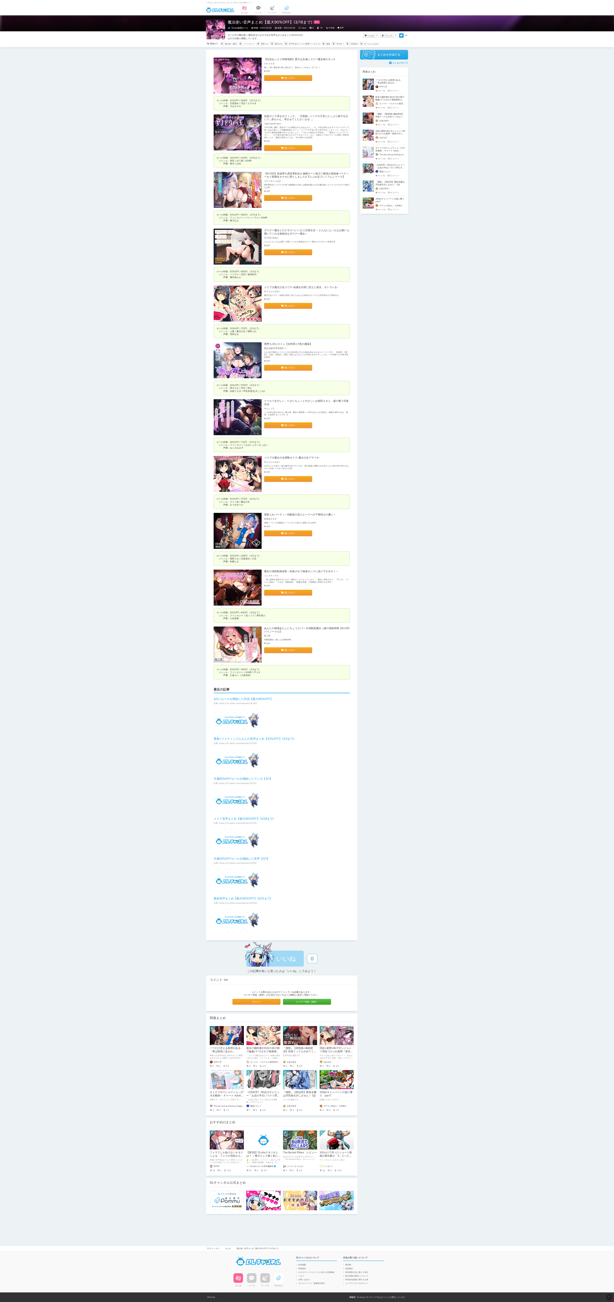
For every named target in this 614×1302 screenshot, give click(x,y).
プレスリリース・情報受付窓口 (311, 1283)
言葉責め (354, 44)
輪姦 (328, 44)
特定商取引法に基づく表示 (356, 1272)
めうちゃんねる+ (371, 44)
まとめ (228, 1248)
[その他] (406, 35)
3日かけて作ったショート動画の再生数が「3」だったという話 (336, 1156)
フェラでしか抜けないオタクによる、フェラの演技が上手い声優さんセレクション (226, 1156)
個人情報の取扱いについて (356, 1276)
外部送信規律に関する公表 (356, 1279)
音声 (342, 28)
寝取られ (265, 44)
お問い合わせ (304, 1279)
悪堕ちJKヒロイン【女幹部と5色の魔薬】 (288, 343)
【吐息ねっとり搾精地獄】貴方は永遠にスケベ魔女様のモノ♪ (299, 59)
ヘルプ (301, 1276)
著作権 (348, 1264)
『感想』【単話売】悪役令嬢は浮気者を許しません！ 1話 (299, 1093)
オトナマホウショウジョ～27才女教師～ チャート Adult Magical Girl (227, 1095)
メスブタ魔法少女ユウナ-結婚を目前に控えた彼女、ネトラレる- (301, 287)
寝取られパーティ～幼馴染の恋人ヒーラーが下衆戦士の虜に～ (300, 514)
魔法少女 (279, 44)
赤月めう (340, 44)
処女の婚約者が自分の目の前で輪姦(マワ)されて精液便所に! (263, 1051)
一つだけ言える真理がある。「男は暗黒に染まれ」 (226, 1049)
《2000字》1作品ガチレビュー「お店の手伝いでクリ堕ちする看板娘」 (263, 1095)
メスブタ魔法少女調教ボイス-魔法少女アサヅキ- (292, 457)
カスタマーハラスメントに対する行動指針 (316, 1272)
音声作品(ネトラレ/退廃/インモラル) (304, 44)
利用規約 (302, 1268)
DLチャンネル (220, 9)
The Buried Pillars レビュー (300, 1152)
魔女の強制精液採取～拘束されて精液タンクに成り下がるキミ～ (301, 571)
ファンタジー (249, 44)
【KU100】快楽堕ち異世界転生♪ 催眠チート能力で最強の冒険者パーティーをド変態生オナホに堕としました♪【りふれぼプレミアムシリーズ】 (306, 175)
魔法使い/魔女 (231, 44)
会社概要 (302, 1264)
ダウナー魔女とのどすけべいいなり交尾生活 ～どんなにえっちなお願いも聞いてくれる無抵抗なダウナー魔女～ (306, 232)
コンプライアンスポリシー (356, 1283)
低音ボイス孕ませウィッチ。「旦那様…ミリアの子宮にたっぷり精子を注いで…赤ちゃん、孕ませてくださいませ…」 (306, 117)
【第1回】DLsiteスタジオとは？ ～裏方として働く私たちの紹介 (263, 1156)
